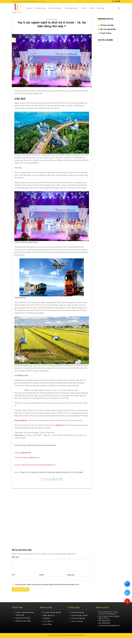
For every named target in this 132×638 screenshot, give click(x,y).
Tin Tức (83, 8)
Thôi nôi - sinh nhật (77, 621)
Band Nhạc (46, 618)
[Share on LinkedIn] (61, 479)
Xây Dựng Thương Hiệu (23, 618)
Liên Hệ (91, 8)
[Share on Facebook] (42, 479)
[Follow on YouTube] (119, 1)
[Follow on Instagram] (115, 1)
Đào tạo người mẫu (71, 8)
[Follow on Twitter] (117, 1)
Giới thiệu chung (40, 8)
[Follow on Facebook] (112, 1)
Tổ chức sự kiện (51, 19)
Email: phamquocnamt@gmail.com (109, 625)
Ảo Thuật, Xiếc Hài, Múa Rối (52, 612)
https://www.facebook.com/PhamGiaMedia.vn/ (38, 465)
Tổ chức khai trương (77, 612)
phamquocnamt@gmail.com (29, 457)
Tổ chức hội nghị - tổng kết (79, 615)
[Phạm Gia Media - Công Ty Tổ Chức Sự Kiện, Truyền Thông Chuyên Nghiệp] (17, 8)
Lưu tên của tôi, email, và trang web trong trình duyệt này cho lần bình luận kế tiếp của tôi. (47, 584)
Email (41, 575)
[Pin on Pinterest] (53, 479)
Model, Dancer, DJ (48, 615)
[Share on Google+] (57, 479)
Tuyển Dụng (100, 8)
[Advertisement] (109, 75)
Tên (13, 575)
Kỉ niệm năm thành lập (78, 618)
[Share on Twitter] (46, 479)
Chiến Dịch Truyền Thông (23, 621)
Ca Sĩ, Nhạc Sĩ (47, 621)
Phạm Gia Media (20, 420)
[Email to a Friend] (50, 479)
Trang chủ (29, 8)
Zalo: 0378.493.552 (104, 623)
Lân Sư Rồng (47, 624)
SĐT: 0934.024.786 (104, 620)
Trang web (70, 575)
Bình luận (16, 557)
